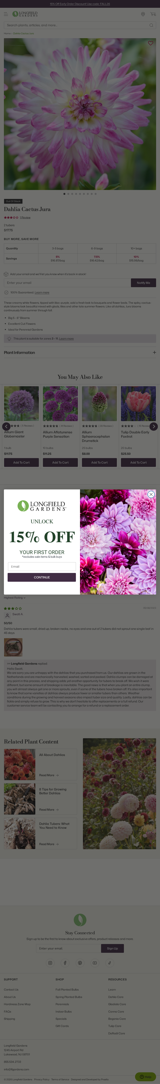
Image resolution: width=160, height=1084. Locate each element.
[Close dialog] (151, 494)
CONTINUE (42, 577)
